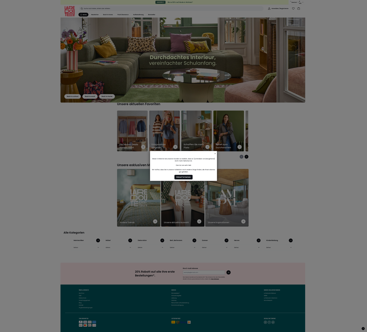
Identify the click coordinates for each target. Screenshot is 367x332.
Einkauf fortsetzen (183, 177)
